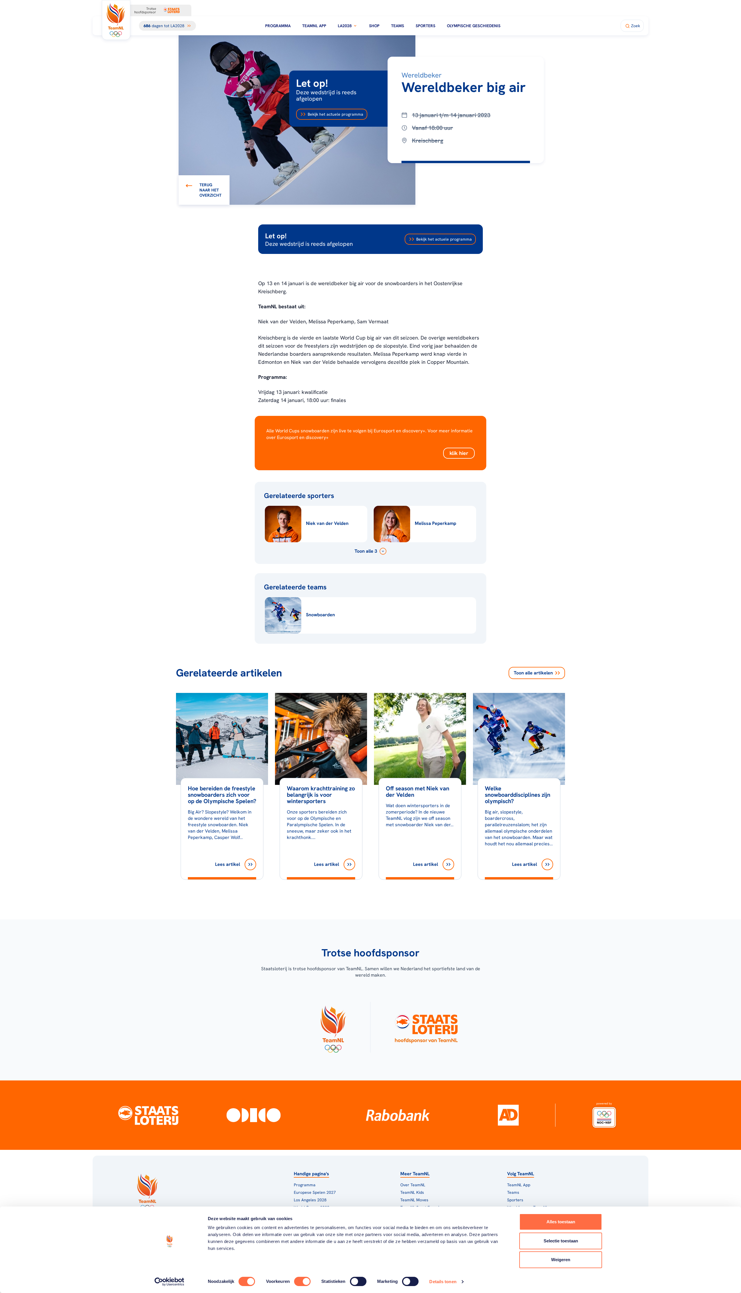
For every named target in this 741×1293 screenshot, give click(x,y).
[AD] (508, 1115)
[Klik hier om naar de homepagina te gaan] (116, 20)
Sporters (425, 25)
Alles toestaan (560, 1221)
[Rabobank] (398, 1115)
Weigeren (560, 1259)
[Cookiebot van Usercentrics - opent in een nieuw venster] (169, 1281)
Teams (397, 25)
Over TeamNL (412, 1184)
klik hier (459, 453)
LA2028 (345, 25)
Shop (374, 25)
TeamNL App (314, 25)
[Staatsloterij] (148, 1115)
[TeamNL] (333, 1027)
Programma (278, 25)
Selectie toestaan (561, 1240)
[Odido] (254, 1115)
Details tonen (442, 1281)
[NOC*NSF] (604, 1115)
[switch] (302, 1281)
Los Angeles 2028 (310, 1199)
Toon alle (533, 673)
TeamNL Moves (414, 1199)
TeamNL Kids (412, 1192)
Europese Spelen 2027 (315, 1192)
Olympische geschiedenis (473, 25)
